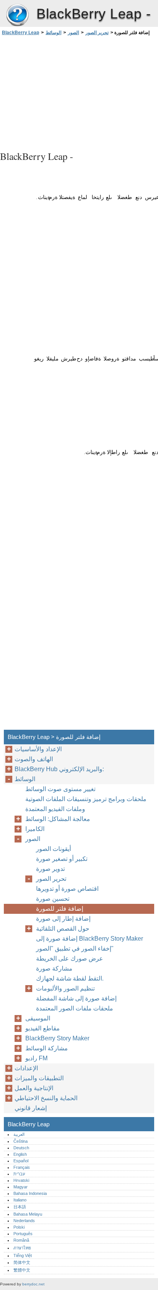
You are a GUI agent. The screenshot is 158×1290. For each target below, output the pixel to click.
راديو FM (36, 1058)
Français (21, 1167)
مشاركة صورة (54, 968)
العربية (19, 1134)
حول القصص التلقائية (62, 928)
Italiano (19, 1200)
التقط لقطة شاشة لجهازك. (70, 978)
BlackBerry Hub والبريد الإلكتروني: (59, 769)
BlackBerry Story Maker (57, 1038)
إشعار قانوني (31, 1108)
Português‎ (23, 1233)
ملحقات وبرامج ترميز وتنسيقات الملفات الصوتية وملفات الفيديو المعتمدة (85, 804)
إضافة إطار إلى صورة (63, 918)
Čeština (20, 1141)
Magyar (20, 1187)
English (20, 1154)
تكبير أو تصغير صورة (61, 859)
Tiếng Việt (22, 1255)
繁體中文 (21, 1270)
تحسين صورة (52, 898)
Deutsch (21, 1147)
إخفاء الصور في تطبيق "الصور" (75, 948)
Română (21, 1240)
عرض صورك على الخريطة (69, 958)
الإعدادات (26, 1068)
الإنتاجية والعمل (34, 1088)
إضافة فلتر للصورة (59, 908)
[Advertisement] (79, 92)
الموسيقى (37, 1018)
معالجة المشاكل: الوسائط (57, 819)
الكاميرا (34, 829)
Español (20, 1160)
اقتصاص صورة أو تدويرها (67, 888)
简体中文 (21, 1262)
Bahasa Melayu (27, 1214)
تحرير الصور (97, 32)
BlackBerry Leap (17, 15)
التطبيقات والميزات (39, 1078)
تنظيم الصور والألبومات (65, 988)
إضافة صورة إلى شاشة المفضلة (76, 998)
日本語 (19, 1206)
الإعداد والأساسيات (38, 749)
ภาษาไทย (22, 1248)
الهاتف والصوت (34, 759)
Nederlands (24, 1220)
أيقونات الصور (53, 849)
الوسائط (53, 32)
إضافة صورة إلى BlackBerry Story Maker (89, 938)
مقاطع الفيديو (42, 1028)
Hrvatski (21, 1180)
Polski (19, 1227)
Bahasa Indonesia (30, 1193)
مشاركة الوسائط (46, 1048)
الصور (73, 32)
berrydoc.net (33, 1284)
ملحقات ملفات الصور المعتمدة (74, 1008)
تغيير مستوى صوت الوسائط (60, 789)
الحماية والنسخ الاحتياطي (46, 1098)
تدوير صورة (50, 868)
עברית (19, 1174)
